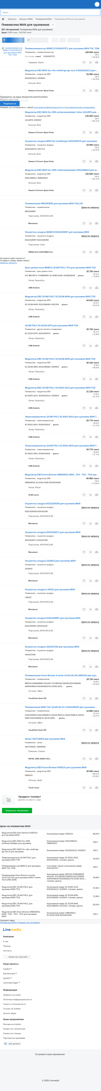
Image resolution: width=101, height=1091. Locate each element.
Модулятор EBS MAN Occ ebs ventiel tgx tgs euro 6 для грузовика (20, 850)
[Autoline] (3, 19)
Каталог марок (9, 1013)
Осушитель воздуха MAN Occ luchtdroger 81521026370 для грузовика (61, 141)
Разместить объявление (17, 810)
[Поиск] (97, 12)
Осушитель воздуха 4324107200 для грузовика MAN (52, 647)
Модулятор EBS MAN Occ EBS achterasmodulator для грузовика (16, 842)
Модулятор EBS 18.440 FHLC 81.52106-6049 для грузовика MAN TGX (60, 296)
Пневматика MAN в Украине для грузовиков (20, 922)
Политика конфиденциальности (17, 999)
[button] (97, 4)
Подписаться (10, 104)
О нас (5, 941)
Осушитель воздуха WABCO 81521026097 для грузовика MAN (57, 232)
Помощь (7, 946)
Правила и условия (12, 995)
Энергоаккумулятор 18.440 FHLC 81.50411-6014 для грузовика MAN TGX (62, 417)
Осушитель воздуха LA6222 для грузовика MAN (50, 589)
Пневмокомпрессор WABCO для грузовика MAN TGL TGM (21, 867)
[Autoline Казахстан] (17, 4)
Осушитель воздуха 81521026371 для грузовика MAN (52, 532)
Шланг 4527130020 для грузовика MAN (45, 739)
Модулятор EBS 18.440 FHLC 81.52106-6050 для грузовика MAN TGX (60, 359)
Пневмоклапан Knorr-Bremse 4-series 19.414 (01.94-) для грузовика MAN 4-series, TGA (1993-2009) (21, 877)
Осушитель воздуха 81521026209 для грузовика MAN (52, 503)
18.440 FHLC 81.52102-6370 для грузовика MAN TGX (51, 325)
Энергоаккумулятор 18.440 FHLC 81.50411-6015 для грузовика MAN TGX (62, 446)
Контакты (7, 951)
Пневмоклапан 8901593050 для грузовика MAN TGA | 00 (54, 203)
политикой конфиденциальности (48, 107)
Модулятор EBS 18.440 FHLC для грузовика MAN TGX (17, 888)
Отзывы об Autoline (12, 1009)
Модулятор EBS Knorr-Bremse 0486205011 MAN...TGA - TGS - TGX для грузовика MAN (21, 914)
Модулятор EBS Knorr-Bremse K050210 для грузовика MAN (56, 767)
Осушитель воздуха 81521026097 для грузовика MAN (52, 618)
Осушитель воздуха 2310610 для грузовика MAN (50, 561)
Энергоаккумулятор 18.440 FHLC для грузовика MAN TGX (19, 858)
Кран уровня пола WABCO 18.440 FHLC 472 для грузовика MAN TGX (60, 267)
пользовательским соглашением (80, 107)
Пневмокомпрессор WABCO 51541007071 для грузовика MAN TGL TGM (62, 48)
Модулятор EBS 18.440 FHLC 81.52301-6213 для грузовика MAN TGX (60, 388)
